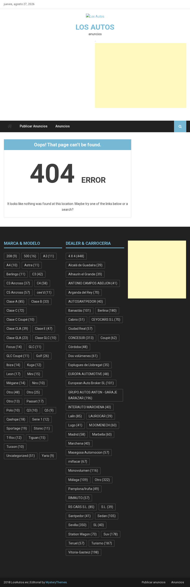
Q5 (49, 410)
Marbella (102, 434)
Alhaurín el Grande (85, 274)
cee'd (44, 292)
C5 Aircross (18, 292)
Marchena (79, 443)
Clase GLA (17, 338)
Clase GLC (45, 338)
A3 (48, 256)
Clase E (43, 328)
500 (30, 256)
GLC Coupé (17, 356)
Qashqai (15, 419)
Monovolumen (83, 470)
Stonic (42, 428)
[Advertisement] (140, 75)
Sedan (107, 516)
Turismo (101, 543)
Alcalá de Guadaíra (85, 265)
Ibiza (13, 365)
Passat (35, 401)
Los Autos (95, 27)
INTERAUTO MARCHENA (89, 407)
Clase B (40, 301)
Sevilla (77, 525)
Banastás (79, 310)
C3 (37, 274)
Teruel (76, 543)
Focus (14, 347)
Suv (111, 534)
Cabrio (76, 319)
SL (98, 525)
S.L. (107, 507)
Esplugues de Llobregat (88, 365)
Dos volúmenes (83, 356)
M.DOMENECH (103, 425)
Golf (42, 356)
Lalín (75, 416)
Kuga (34, 365)
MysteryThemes (56, 582)
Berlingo (15, 274)
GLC (35, 347)
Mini (33, 374)
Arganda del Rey (83, 292)
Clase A (15, 301)
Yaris (48, 456)
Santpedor (79, 516)
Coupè (109, 338)
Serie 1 (40, 419)
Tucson (15, 447)
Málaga (78, 480)
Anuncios (62, 126)
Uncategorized (20, 456)
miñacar (77, 461)
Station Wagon (82, 534)
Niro (38, 383)
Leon (13, 374)
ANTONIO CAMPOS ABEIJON (92, 283)
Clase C (15, 310)
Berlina (107, 310)
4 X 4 (76, 256)
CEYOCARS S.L (106, 319)
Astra (31, 265)
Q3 (32, 410)
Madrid (76, 434)
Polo (13, 410)
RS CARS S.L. (81, 507)
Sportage (16, 428)
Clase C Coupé (20, 319)
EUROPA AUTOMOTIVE (88, 374)
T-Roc (14, 437)
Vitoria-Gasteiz (83, 552)
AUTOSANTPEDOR (85, 301)
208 (11, 256)
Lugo (75, 425)
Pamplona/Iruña (83, 489)
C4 (42, 283)
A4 (11, 265)
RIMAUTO (78, 498)
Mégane (15, 383)
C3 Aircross (18, 283)
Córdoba (78, 347)
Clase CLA (17, 328)
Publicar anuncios (34, 126)
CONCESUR (81, 338)
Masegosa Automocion (88, 452)
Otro (13, 392)
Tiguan (36, 437)
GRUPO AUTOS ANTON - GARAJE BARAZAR (92, 395)
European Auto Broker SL (91, 383)
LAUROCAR (100, 416)
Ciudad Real (80, 328)
